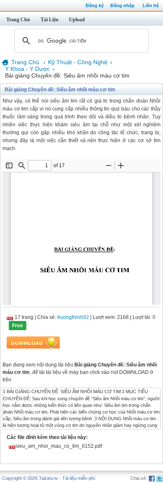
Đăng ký (95, 5)
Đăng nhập (122, 5)
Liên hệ (151, 5)
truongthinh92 (73, 317)
